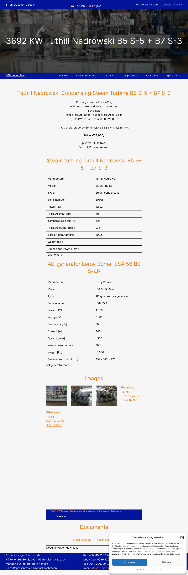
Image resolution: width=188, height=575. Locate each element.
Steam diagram (82, 539)
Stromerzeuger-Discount (21, 4)
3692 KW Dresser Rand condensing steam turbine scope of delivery (86, 511)
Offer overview (15, 75)
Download (61, 516)
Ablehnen (166, 562)
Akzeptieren (129, 562)
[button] (182, 537)
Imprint (151, 569)
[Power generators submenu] (99, 75)
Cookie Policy (141, 569)
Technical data (106, 539)
